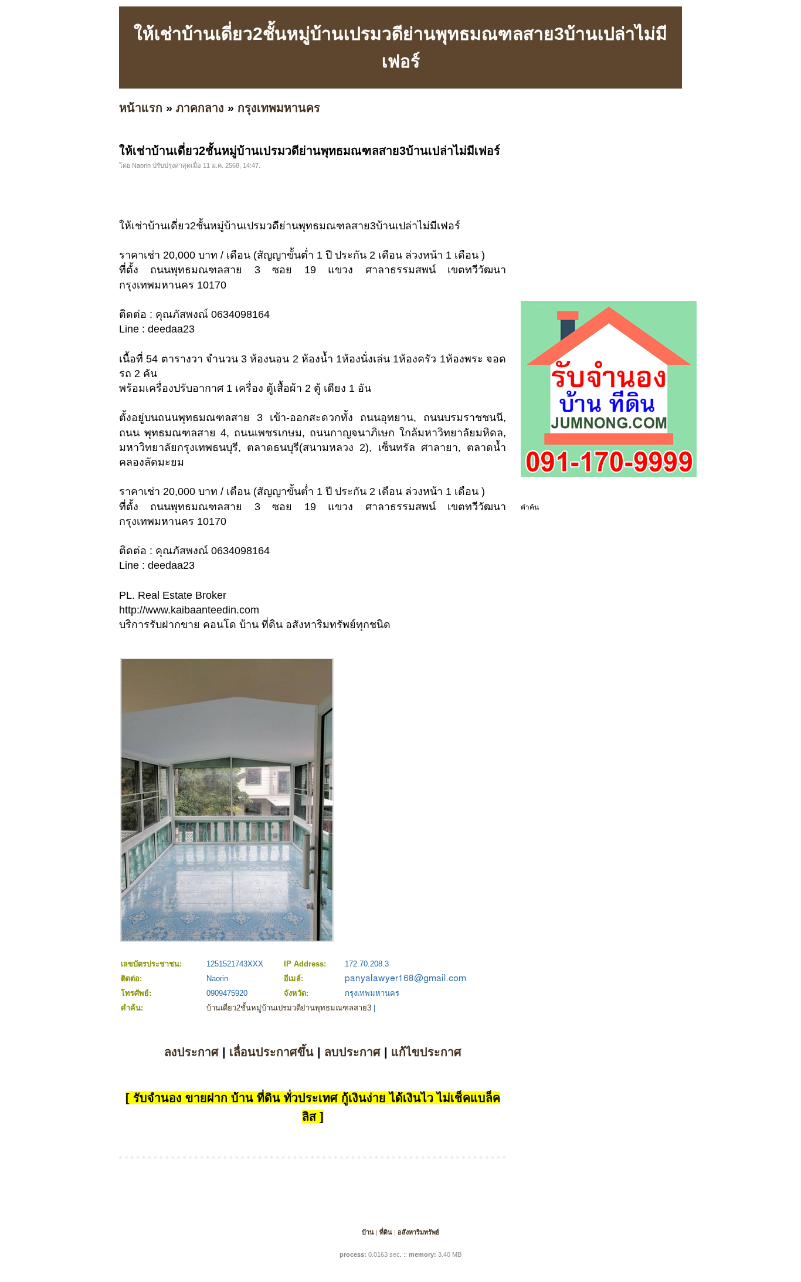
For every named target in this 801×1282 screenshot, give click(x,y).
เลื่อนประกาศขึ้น (271, 1052)
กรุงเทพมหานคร (278, 107)
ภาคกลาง (200, 107)
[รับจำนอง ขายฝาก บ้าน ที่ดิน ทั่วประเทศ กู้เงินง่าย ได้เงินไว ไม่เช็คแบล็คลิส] (609, 474)
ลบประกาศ (352, 1052)
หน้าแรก (140, 107)
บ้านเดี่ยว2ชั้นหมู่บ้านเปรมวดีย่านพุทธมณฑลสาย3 (288, 1007)
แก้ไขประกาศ (426, 1052)
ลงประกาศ (191, 1052)
